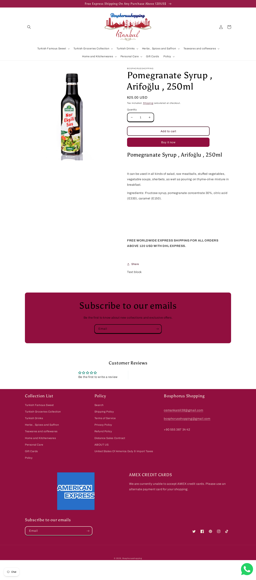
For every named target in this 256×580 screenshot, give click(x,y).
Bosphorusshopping (132, 558)
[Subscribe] (157, 328)
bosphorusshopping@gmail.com (187, 418)
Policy (29, 457)
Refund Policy (103, 431)
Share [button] (135, 264)
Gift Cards (31, 451)
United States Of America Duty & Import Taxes (123, 451)
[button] (29, 27)
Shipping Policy (104, 411)
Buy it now (168, 142)
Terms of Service (105, 418)
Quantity (132, 109)
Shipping (148, 103)
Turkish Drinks (34, 418)
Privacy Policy (103, 424)
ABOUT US (101, 444)
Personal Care (34, 444)
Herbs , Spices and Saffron (42, 424)
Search (99, 405)
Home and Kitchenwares (40, 438)
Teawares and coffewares (41, 431)
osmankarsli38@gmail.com (183, 410)
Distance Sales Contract (109, 438)
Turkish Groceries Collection (43, 411)
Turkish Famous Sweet (39, 405)
